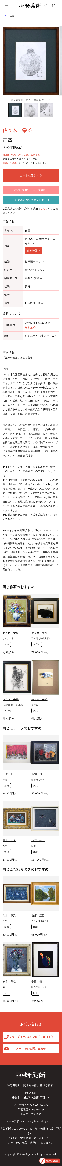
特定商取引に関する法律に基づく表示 (30, 1085)
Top (4, 15)
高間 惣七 (38, 774)
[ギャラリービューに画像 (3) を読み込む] (46, 110)
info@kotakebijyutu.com (41, 1121)
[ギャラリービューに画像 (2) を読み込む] (31, 110)
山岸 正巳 (38, 915)
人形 (5, 845)
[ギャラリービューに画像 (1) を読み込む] (15, 110)
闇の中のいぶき (38, 987)
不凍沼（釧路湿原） (41, 638)
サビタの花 (8, 638)
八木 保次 (9, 915)
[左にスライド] (4, 111)
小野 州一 (9, 774)
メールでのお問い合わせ (31, 1048)
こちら (44, 208)
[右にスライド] (58, 111)
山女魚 (34, 704)
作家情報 (32, 250)
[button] (7, 5)
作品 (5, 920)
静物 (5, 779)
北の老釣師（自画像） (13, 704)
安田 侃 (36, 981)
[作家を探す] (49, 1161)
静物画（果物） (38, 779)
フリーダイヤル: (31, 1036)
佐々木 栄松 (17, 130)
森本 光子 (9, 840)
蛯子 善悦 (9, 981)
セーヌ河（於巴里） (41, 920)
